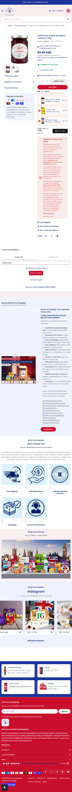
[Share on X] (51, 236)
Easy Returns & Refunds (49, 226)
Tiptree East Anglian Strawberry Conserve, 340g (52, 101)
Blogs (45, 782)
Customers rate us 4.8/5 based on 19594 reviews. (40, 763)
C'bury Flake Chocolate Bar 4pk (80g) (52, 111)
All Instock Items (20, 26)
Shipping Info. (52, 778)
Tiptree (46, 41)
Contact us (41, 778)
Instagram (36, 591)
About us (31, 778)
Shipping (40, 55)
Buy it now (53, 87)
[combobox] (36, 19)
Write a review (36, 273)
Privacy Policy (64, 778)
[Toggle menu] (3, 11)
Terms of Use (26, 716)
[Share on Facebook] (46, 236)
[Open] (4, 787)
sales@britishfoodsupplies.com (20, 686)
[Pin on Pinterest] (57, 236)
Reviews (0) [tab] (19, 257)
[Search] (68, 19)
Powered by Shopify (9, 781)
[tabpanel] (36, 370)
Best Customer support (49, 230)
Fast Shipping (45, 222)
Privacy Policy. (37, 716)
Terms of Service (34, 782)
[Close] (65, 139)
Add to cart (60, 131)
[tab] (14, 303)
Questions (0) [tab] (53, 257)
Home (10, 26)
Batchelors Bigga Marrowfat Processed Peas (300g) (52, 122)
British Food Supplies (14, 778)
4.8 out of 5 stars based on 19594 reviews (41, 287)
